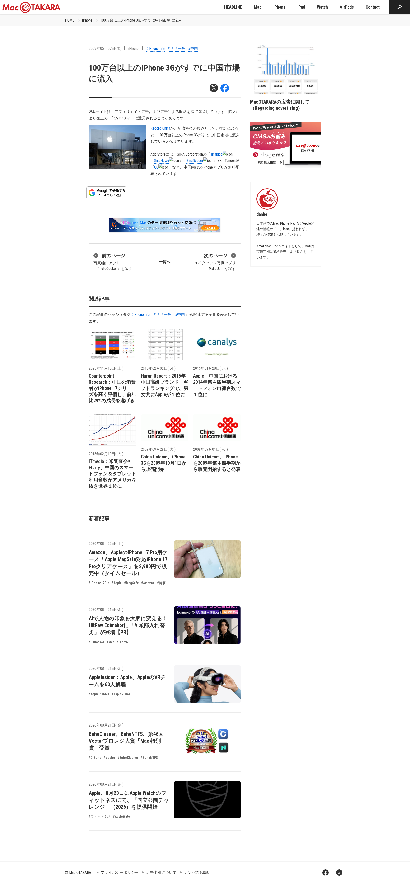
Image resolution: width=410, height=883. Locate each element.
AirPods (347, 7)
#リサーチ (176, 48)
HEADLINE (233, 7)
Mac (257, 7)
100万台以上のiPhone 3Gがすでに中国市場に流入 (141, 20)
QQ (156, 167)
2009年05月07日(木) (105, 48)
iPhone (279, 7)
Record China (160, 128)
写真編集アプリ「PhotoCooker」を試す (112, 262)
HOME (69, 20)
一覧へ (164, 262)
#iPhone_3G (155, 48)
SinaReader (194, 160)
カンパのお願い (197, 872)
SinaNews (161, 160)
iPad (301, 7)
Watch (322, 7)
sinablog (216, 154)
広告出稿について (161, 872)
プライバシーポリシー (120, 872)
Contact (373, 7)
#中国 (193, 48)
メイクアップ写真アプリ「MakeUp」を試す (215, 262)
